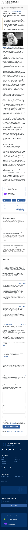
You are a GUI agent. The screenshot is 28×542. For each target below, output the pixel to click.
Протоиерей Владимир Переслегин (6, 480)
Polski (15, 471)
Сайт (3, 415)
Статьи (15, 461)
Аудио (2, 457)
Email (4, 410)
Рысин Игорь (17, 480)
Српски (16, 469)
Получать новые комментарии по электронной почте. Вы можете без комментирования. (14, 423)
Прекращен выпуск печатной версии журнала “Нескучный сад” (13, 246)
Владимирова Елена (7, 324)
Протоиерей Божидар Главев (19, 477)
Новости (8, 7)
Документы (3, 463)
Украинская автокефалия (16, 11)
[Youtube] (9, 449)
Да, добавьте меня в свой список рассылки (12, 420)
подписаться (13, 423)
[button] (5, 200)
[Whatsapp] (20, 449)
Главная (3, 7)
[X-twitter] (17, 449)
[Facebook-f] (13, 449)
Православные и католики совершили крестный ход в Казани (13, 217)
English (2, 471)
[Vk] (2, 449)
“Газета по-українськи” (8, 47)
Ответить (5, 277)
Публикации (17, 459)
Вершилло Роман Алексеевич (5, 477)
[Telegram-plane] (6, 449)
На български (4, 469)
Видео (2, 459)
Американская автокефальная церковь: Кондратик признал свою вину (14, 232)
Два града (3, 461)
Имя (4, 405)
